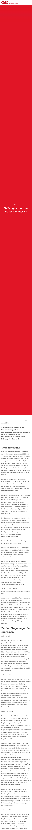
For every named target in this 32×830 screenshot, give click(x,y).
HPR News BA (16, 204)
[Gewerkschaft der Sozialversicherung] (9, 2)
